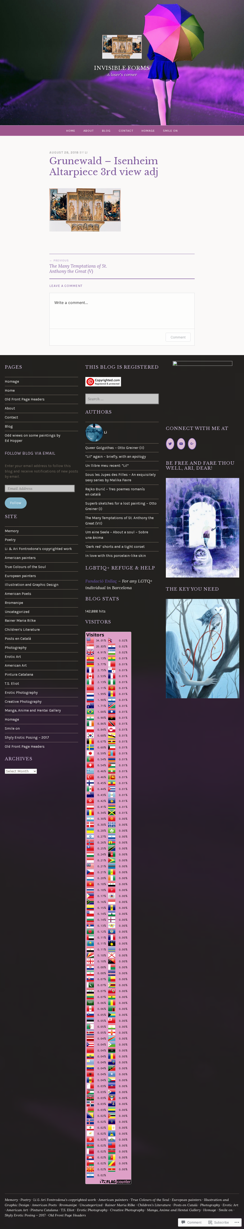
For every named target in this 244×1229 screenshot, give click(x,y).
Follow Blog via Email (30, 453)
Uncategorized (17, 612)
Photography (15, 648)
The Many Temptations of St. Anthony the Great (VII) (119, 520)
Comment (178, 337)
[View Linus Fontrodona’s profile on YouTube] (181, 444)
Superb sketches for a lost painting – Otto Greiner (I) (121, 506)
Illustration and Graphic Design (31, 585)
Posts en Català (18, 638)
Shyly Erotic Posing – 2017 (27, 737)
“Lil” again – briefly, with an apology (115, 456)
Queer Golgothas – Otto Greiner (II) (114, 448)
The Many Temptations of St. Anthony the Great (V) (78, 266)
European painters (20, 576)
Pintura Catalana (19, 674)
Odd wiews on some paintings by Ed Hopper (32, 438)
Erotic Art (13, 657)
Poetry (10, 540)
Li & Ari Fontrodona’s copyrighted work (38, 549)
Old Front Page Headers (25, 399)
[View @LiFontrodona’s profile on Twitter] (170, 444)
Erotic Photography (21, 692)
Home (70, 130)
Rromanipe (14, 603)
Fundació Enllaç (101, 581)
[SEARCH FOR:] (122, 399)
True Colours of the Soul (25, 567)
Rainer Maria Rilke (20, 620)
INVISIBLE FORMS (122, 68)
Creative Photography (23, 701)
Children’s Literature (22, 629)
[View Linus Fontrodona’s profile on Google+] (192, 444)
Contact (126, 130)
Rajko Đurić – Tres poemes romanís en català (115, 492)
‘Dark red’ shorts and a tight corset (115, 547)
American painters (20, 558)
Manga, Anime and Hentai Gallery (33, 710)
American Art (16, 665)
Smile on (170, 130)
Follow (15, 503)
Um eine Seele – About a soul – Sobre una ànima (116, 535)
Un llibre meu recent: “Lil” (107, 465)
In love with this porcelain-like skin (115, 556)
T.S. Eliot (12, 683)
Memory (12, 531)
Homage (148, 130)
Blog (106, 130)
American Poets (18, 594)
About (88, 130)
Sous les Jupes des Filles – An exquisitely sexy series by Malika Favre (120, 477)
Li (86, 152)
